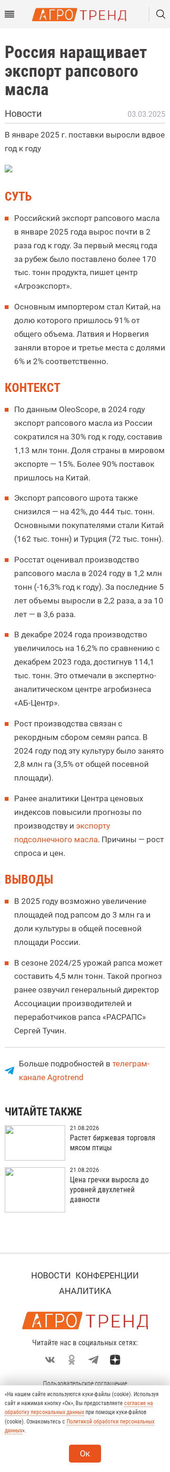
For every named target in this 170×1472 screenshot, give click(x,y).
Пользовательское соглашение (85, 1383)
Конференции (107, 1275)
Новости (51, 1275)
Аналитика (85, 1291)
